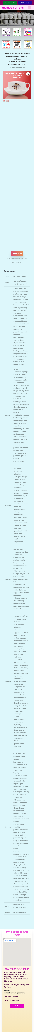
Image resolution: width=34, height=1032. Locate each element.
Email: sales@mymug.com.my (14, 991)
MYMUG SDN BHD (13, 7)
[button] (29, 7)
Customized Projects (16, 64)
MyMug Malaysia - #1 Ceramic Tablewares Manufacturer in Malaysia (17, 56)
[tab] (17, 253)
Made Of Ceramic (18, 62)
